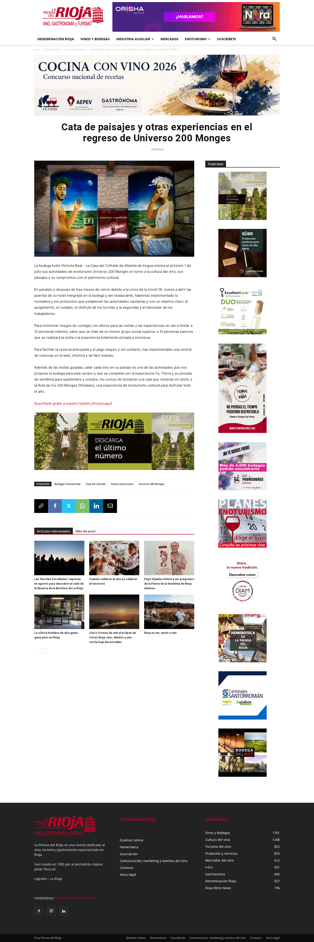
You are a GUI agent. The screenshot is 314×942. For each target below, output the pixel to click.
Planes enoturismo (122, 484)
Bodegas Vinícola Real (67, 484)
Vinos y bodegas (95, 39)
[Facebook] (55, 506)
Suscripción (129, 854)
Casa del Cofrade (96, 484)
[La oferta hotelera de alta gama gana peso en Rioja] (59, 612)
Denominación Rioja (55, 39)
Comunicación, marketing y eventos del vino (153, 861)
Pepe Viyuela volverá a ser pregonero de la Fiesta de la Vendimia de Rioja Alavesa (169, 583)
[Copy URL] (41, 506)
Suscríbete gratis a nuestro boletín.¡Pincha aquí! (73, 403)
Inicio (37, 49)
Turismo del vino (75, 49)
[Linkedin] (96, 506)
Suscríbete (226, 39)
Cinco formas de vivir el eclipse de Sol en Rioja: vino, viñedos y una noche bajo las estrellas (112, 637)
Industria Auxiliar (133, 39)
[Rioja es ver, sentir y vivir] (169, 612)
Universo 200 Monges (151, 484)
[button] (274, 39)
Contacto (126, 867)
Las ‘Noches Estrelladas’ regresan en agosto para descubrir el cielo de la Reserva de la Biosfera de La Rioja (59, 583)
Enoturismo (196, 39)
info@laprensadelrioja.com (76, 898)
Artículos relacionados (53, 531)
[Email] (110, 506)
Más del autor (86, 531)
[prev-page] (37, 651)
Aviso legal (128, 874)
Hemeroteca (129, 847)
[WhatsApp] (82, 506)
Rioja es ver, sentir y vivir (160, 633)
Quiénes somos (131, 840)
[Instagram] (51, 911)
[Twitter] (69, 506)
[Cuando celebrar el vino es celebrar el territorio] (114, 558)
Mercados (169, 39)
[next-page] (44, 651)
